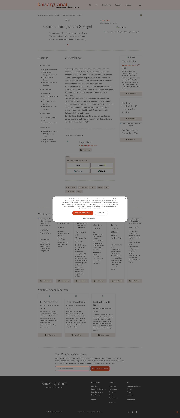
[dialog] (90, 209)
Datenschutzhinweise (95, 208)
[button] (90, 218)
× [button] (125, 198)
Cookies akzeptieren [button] (83, 213)
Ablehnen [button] (101, 213)
